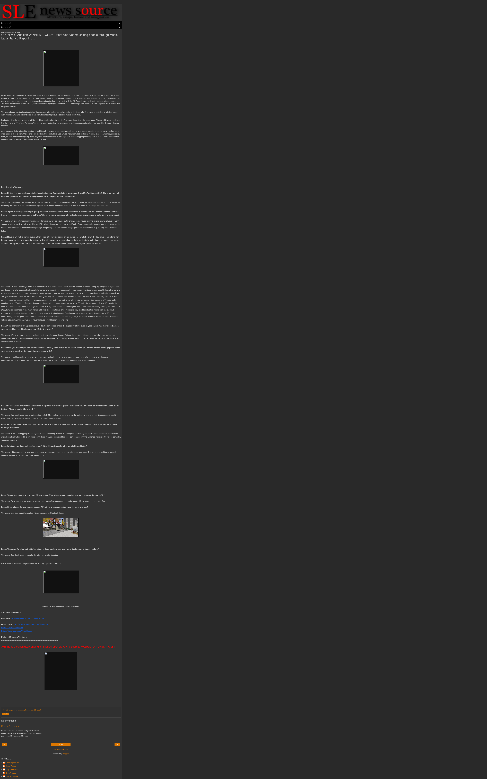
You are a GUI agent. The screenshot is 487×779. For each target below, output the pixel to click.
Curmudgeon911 (12, 763)
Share (6, 714)
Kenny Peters (10, 766)
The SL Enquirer (12, 776)
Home (61, 744)
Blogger (66, 754)
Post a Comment (10, 726)
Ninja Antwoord (11, 773)
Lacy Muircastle (11, 769)
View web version (61, 749)
